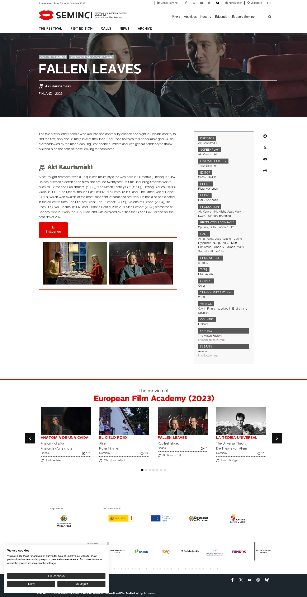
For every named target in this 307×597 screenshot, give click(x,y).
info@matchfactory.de (211, 339)
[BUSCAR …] (270, 17)
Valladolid (256, 2)
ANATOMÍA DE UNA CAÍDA (64, 438)
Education (222, 16)
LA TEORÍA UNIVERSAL (236, 438)
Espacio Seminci (243, 16)
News (124, 28)
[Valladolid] (248, 2)
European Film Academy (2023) (91, 56)
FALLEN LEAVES (172, 438)
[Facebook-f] (186, 3)
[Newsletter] (226, 2)
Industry (205, 16)
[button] (176, 16)
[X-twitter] (194, 3)
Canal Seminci (169, 2)
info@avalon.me (208, 355)
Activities (190, 16)
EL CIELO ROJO (113, 438)
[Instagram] (210, 3)
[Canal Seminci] (158, 2)
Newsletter (235, 2)
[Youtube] (202, 3)
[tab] (53, 229)
